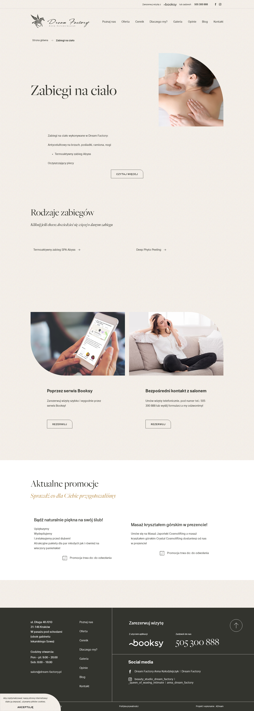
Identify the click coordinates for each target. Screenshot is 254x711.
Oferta (125, 21)
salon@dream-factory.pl (46, 672)
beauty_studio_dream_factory (154, 679)
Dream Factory (191, 671)
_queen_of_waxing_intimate (146, 682)
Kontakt (218, 21)
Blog (205, 21)
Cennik (139, 21)
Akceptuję (25, 707)
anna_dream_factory (180, 682)
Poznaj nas (109, 21)
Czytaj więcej (127, 174)
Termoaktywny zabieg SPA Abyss (54, 249)
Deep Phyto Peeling (148, 249)
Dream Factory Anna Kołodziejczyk (157, 671)
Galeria (177, 21)
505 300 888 (201, 4)
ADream (219, 706)
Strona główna (40, 40)
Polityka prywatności (129, 706)
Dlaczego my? (158, 21)
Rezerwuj (59, 424)
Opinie (192, 21)
